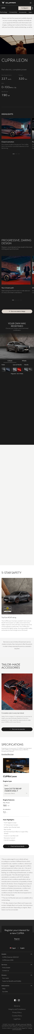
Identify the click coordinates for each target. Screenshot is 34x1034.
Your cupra (5, 978)
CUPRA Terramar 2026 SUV (10, 957)
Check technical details (17, 846)
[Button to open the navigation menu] (30, 3)
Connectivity (13, 12)
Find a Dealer (6, 967)
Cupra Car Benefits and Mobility (11, 981)
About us (17, 1006)
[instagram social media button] (19, 1000)
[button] (17, 311)
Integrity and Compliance (17, 1009)
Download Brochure (8, 754)
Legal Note (17, 1019)
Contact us (5, 970)
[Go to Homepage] (9, 2)
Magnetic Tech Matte (17, 373)
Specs (30, 12)
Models (4, 954)
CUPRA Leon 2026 (7, 960)
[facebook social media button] (15, 1000)
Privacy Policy (17, 1012)
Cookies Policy (17, 1016)
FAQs (3, 988)
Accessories (22, 12)
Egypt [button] (14, 948)
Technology (3, 12)
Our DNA (5, 991)
